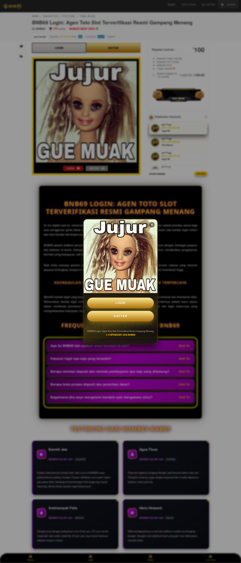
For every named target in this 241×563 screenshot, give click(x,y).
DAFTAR (120, 316)
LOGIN (120, 302)
